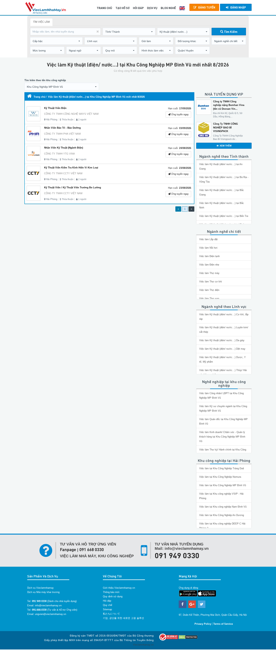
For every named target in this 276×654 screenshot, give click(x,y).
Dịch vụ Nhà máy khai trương (43, 592)
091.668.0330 (39, 609)
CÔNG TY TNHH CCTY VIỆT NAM (63, 173)
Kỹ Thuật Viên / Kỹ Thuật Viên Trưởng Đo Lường (72, 187)
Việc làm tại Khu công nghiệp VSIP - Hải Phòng (221, 496)
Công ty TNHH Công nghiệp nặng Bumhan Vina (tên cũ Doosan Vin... (228, 105)
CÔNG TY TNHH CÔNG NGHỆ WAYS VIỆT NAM (71, 113)
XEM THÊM (226, 145)
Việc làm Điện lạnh (209, 256)
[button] (129, 31)
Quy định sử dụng (112, 596)
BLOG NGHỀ (168, 8)
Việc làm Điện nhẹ (209, 264)
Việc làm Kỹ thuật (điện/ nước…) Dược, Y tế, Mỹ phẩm (222, 359)
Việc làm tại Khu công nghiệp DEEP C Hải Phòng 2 (222, 526)
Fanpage (68, 549)
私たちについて (111, 613)
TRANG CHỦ (104, 8)
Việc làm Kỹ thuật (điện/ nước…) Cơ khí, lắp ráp (223, 316)
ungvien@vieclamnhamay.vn (50, 614)
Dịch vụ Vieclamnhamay (40, 587)
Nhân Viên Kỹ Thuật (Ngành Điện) (63, 147)
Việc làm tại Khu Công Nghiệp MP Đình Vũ (222, 485)
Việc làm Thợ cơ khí (210, 281)
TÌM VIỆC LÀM (41, 21)
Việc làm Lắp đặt (208, 239)
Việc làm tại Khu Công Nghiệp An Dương (221, 515)
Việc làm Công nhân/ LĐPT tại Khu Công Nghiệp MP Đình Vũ (221, 395)
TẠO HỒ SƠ (122, 8)
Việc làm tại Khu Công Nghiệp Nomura (220, 476)
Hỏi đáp (107, 600)
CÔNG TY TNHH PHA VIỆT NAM (62, 133)
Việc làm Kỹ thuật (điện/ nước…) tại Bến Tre (223, 216)
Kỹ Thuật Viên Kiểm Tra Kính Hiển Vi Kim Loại (71, 167)
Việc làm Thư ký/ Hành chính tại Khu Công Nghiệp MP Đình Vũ (222, 452)
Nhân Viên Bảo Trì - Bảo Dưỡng (62, 127)
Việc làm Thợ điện (209, 290)
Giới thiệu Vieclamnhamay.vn (119, 587)
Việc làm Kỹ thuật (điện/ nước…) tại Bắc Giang (221, 192)
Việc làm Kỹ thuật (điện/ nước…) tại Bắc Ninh (221, 205)
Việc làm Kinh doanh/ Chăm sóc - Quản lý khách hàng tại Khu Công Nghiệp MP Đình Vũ (222, 437)
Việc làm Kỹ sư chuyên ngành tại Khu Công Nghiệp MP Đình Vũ (223, 408)
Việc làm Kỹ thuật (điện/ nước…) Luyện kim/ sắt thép (223, 329)
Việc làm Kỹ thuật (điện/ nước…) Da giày (221, 340)
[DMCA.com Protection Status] (188, 636)
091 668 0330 (91, 549)
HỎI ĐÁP (138, 8)
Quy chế (107, 605)
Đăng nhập (238, 7)
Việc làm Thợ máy (209, 273)
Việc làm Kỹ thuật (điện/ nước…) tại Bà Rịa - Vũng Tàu (223, 179)
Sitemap (107, 609)
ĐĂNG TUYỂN (206, 7)
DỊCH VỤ (152, 8)
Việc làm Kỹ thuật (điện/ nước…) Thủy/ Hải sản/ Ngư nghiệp (223, 372)
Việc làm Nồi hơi (208, 247)
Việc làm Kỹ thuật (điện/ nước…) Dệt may (222, 348)
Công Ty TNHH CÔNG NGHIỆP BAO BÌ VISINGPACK (225, 127)
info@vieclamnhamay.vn (48, 605)
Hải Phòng (51, 119)
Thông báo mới (111, 592)
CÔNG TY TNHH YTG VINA (59, 153)
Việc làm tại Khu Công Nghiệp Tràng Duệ (221, 468)
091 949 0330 (177, 555)
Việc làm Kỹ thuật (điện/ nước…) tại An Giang (220, 166)
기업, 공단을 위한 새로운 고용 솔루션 (123, 618)
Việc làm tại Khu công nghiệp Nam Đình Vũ (223, 506)
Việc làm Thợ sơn (209, 298)
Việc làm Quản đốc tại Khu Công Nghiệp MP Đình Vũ (223, 421)
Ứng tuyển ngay (179, 114)
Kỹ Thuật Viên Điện (55, 108)
